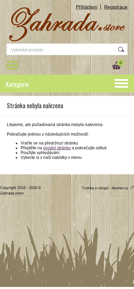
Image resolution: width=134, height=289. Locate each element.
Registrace (115, 7)
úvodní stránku (57, 148)
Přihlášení (87, 7)
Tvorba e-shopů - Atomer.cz (106, 188)
